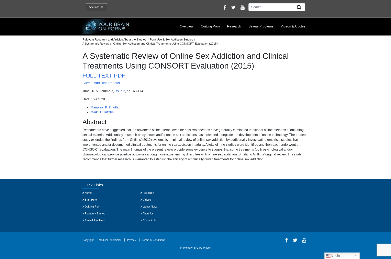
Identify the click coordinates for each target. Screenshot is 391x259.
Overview (186, 26)
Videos (147, 199)
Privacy (131, 240)
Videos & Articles (293, 26)
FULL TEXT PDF (103, 75)
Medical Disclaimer (110, 240)
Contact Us (149, 220)
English (336, 255)
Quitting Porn (210, 26)
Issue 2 (120, 91)
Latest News (150, 206)
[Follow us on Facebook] (224, 8)
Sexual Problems (260, 26)
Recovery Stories (95, 213)
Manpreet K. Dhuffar (105, 107)
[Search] (298, 7)
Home (88, 192)
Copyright (88, 240)
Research (234, 26)
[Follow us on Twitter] (233, 8)
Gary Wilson (204, 247)
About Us (148, 213)
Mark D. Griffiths (102, 112)
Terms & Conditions (153, 240)
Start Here (91, 199)
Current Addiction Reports (101, 83)
